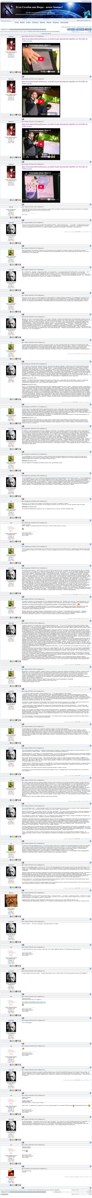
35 (44, 996)
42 (46, 1168)
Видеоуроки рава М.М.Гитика (11, 31)
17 (46, 501)
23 (43, 669)
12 (46, 363)
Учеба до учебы (22, 31)
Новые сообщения (66, 26)
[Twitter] (12, 72)
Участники (73, 26)
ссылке (29, 41)
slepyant (11, 206)
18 (46, 522)
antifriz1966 (11, 222)
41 (44, 1144)
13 (46, 406)
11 (44, 342)
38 (44, 1069)
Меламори (11, 36)
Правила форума (80, 26)
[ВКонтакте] (11, 72)
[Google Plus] (20, 72)
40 (44, 1119)
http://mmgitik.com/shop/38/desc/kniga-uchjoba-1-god (33, 1001)
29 (44, 843)
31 (44, 892)
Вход (67, 18)
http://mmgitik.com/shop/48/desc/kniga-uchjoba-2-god (33, 1002)
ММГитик (11, 892)
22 (44, 623)
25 (43, 726)
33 (44, 947)
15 (46, 454)
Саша (11, 1168)
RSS (90, 20)
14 (46, 428)
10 (44, 316)
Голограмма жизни (31, 31)
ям (11, 248)
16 (46, 475)
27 (44, 780)
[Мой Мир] (16, 72)
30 (44, 864)
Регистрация (46, 18)
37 (44, 1045)
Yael (11, 522)
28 (44, 805)
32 (44, 921)
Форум (2, 31)
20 (46, 568)
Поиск (86, 26)
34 (44, 970)
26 (43, 748)
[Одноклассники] (14, 72)
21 (44, 599)
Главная (25, 18)
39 (44, 1095)
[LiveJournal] (18, 72)
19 (46, 546)
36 (44, 1020)
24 (43, 691)
